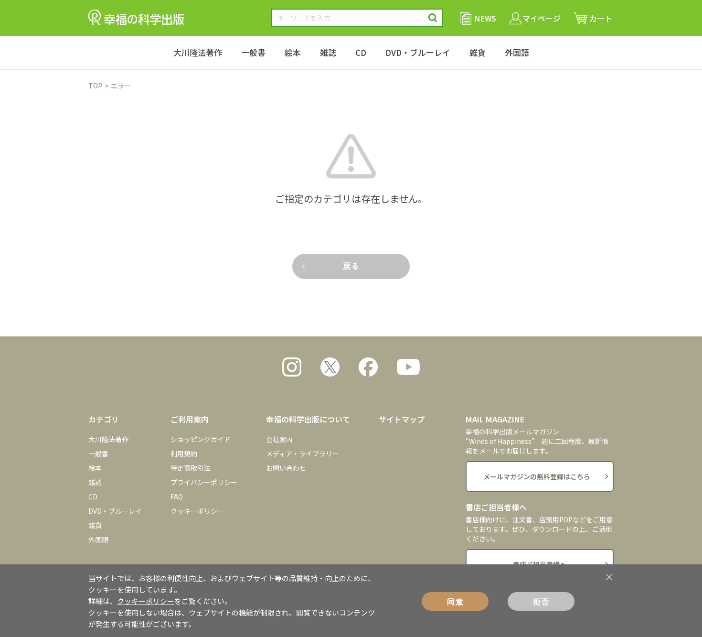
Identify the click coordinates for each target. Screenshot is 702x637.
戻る (351, 265)
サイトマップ (402, 419)
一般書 (253, 52)
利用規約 (183, 453)
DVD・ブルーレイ (417, 52)
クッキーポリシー (197, 511)
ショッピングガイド (200, 439)
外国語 (517, 52)
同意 (455, 601)
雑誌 (328, 52)
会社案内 (279, 439)
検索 (432, 17)
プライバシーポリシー (203, 482)
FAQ (176, 496)
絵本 (293, 52)
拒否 (541, 601)
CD (360, 52)
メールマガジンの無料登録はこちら (536, 476)
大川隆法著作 (197, 52)
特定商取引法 (190, 468)
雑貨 (477, 52)
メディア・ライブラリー (302, 453)
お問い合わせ (286, 468)
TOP (95, 85)
